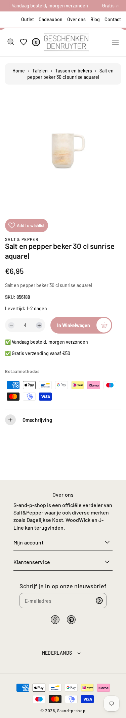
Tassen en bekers (73, 70)
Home (18, 70)
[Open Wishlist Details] (23, 42)
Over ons (76, 19)
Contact (112, 19)
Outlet (27, 19)
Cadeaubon (50, 19)
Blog (95, 19)
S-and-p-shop (71, 710)
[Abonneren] (99, 600)
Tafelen (40, 70)
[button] (115, 42)
